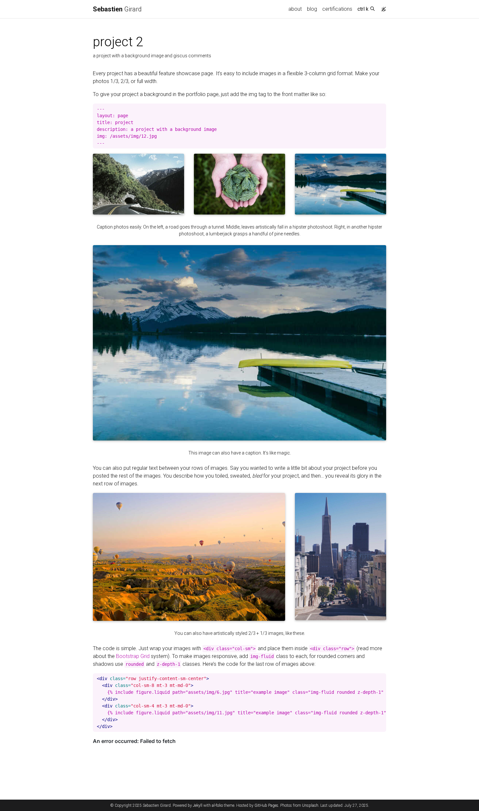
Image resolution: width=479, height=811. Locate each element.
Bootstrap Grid (133, 656)
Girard (117, 9)
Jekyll (197, 805)
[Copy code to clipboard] (381, 109)
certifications (337, 9)
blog (312, 9)
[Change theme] (382, 7)
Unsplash (310, 805)
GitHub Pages (266, 805)
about (295, 9)
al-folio (217, 805)
